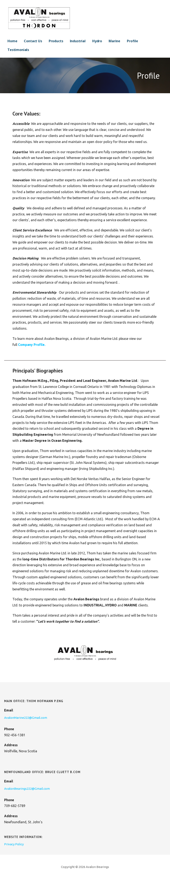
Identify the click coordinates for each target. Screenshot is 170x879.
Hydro (97, 41)
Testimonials (18, 49)
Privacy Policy (14, 844)
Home (12, 41)
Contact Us (33, 41)
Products (56, 41)
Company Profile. (31, 344)
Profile (132, 41)
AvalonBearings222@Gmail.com (27, 788)
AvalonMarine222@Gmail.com (25, 717)
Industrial (78, 41)
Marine (114, 41)
